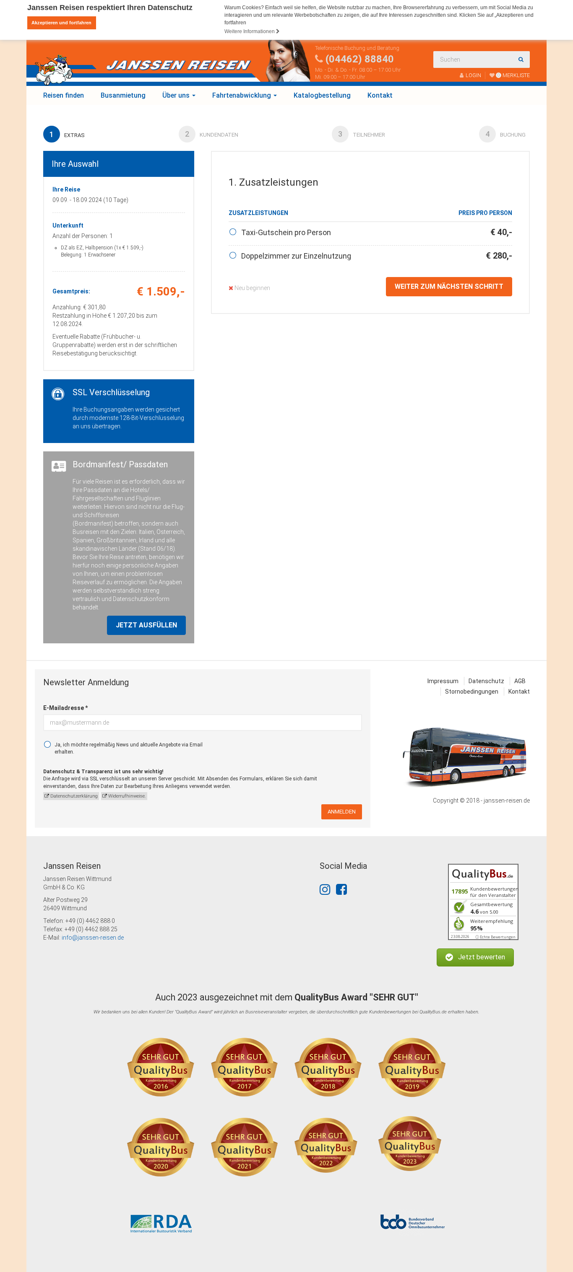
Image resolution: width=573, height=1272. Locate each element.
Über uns (176, 95)
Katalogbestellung (322, 95)
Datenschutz (486, 681)
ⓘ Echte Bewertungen (495, 937)
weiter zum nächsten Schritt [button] (449, 286)
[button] (475, 957)
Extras (67, 134)
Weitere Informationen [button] (250, 31)
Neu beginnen (251, 288)
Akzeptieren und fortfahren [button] (61, 22)
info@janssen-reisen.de (93, 937)
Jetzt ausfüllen (146, 625)
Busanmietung (123, 95)
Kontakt (380, 95)
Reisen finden (63, 95)
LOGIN (473, 75)
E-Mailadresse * (65, 708)
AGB (520, 681)
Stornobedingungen (471, 691)
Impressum (442, 681)
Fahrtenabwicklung (242, 95)
